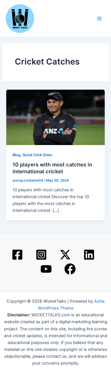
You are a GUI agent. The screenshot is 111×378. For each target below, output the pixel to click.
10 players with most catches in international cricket (52, 167)
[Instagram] (41, 255)
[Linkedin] (89, 255)
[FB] (70, 269)
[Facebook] (17, 255)
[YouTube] (46, 269)
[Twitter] (65, 255)
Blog (16, 155)
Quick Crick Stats (37, 155)
